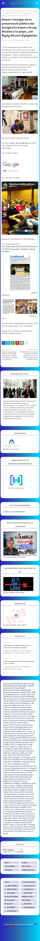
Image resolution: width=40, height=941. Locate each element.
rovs (5, 812)
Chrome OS (21, 716)
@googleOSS (24, 686)
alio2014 (17, 697)
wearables (18, 827)
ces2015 (30, 714)
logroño (6, 786)
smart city (23, 814)
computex (22, 720)
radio (19, 805)
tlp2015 (23, 822)
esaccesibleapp (16, 727)
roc (34, 809)
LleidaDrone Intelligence (12, 783)
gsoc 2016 (18, 751)
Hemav (23, 759)
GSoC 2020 (20, 753)
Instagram (9, 870)
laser (30, 772)
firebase (6, 731)
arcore (5, 703)
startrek (15, 816)
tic (14, 822)
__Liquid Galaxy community (12, 889)
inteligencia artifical (21, 764)
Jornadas (27, 770)
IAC (34, 759)
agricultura (31, 694)
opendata (7, 796)
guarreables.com (17, 757)
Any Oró (18, 701)
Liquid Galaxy (14, 777)
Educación (22, 725)
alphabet (31, 697)
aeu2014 (23, 694)
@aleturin (7, 684)
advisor (16, 694)
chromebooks (8, 718)
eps (28, 725)
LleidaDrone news (29, 783)
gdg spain (25, 736)
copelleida (31, 720)
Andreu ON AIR (18, 699)
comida (18, 718)
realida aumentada (28, 805)
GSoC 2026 (25, 755)
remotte (6, 809)
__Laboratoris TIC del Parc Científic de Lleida (29, 886)
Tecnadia (31, 818)
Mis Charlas (26, 866)
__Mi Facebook (10, 911)
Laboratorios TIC (22, 772)
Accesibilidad (8, 694)
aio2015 (6, 697)
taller (20, 818)
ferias (29, 729)
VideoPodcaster (28, 870)
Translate (19, 852)
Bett (18, 705)
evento (6, 729)
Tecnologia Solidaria (11, 820)
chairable (7, 716)
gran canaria (13, 749)
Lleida (5, 779)
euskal (25, 727)
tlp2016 (29, 822)
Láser (5, 775)
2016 (34, 692)
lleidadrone (7, 781)
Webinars (26, 827)
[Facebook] (4, 343)
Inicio (3, 11)
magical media (21, 786)
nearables (7, 794)
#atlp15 (23, 692)
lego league (28, 775)
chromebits (31, 716)
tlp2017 (6, 824)
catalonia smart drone (27, 712)
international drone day (27, 766)
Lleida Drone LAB (24, 779)
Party (27, 798)
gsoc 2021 (28, 753)
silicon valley (14, 814)
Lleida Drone (13, 779)
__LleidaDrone (27, 889)
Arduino (12, 703)
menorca (13, 788)
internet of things (27, 768)
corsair (6, 723)
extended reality (15, 729)
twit (17, 824)
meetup (6, 788)
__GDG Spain (10, 893)
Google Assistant (15, 742)
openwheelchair (17, 796)
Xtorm (25, 831)
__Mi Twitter (26, 904)
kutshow (6, 772)
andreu (24, 863)
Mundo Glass (8, 792)
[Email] (22, 343)
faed (24, 729)
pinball (16, 801)
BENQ (15, 705)
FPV (24, 731)
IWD (7, 770)
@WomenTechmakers (12, 690)
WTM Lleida (18, 831)
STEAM (27, 816)
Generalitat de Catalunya (19, 740)
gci (13, 733)
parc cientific (19, 798)
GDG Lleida (17, 736)
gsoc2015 (6, 757)
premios (25, 803)
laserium (11, 775)
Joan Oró (19, 770)
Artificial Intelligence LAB (24, 703)
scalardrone (19, 812)
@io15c (31, 686)
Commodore (13, 720)
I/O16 (30, 759)
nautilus (30, 792)
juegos (33, 770)
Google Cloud (28, 742)
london (12, 786)
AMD (5, 699)
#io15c (29, 692)
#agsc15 (6, 692)
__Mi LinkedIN (10, 907)
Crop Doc (12, 723)
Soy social (8, 904)
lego (22, 775)
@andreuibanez (17, 684)
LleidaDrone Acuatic (20, 781)
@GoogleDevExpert (10, 686)
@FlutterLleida (29, 684)
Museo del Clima (20, 792)
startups (21, 816)
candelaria (14, 710)
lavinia (17, 775)
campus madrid (25, 707)
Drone (25, 723)
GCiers (16, 733)
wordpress (27, 829)
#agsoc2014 (15, 692)
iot (4, 770)
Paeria (11, 798)
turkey (11, 824)
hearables (16, 759)
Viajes (33, 824)
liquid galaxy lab (26, 777)
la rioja (12, 772)
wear (12, 827)
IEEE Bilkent (18, 762)
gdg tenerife (17, 738)
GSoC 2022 (7, 755)
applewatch (30, 701)
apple (23, 701)
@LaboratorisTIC (9, 688)
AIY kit (11, 697)
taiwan (15, 818)
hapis (5, 759)
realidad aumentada (11, 807)
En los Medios (10, 866)
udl (29, 824)
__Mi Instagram (28, 907)
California (14, 707)
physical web (8, 801)
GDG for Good (29, 733)
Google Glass (21, 744)
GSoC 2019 (11, 753)
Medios (30, 786)
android (27, 699)
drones (15, 725)
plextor (22, 801)
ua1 (21, 824)
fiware (12, 731)
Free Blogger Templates (25, 926)
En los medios (10, 900)
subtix (9, 818)
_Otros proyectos (28, 882)
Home (7, 882)
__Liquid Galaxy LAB (12, 886)
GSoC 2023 (16, 755)
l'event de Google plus (19, 143)
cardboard (14, 712)
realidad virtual (25, 807)
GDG (21, 733)
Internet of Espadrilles (11, 768)
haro (9, 759)
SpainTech (7, 816)
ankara (11, 701)
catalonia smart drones (12, 714)
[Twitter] (8, 343)
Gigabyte (33, 740)
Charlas (14, 716)
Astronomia (7, 705)
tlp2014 (17, 822)
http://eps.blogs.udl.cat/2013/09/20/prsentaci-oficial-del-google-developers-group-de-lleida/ (20, 249)
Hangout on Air (30, 757)
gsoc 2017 (26, 751)
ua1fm (25, 824)
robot (31, 809)
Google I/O (12, 746)
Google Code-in (9, 744)
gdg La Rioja (7, 736)
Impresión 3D (27, 762)
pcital (31, 798)
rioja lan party (20, 809)
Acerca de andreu (11, 897)
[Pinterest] (17, 343)
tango (24, 818)
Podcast (28, 801)
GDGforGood (27, 738)
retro (12, 809)
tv (15, 824)
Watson (6, 827)
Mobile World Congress (16, 790)
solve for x (32, 814)
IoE (35, 768)
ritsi (27, 809)
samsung (10, 812)
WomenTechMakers (15, 829)
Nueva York (15, 794)
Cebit (24, 714)
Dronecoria (7, 725)
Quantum (12, 805)
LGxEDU (6, 777)
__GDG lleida (27, 893)
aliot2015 (24, 697)
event (30, 727)
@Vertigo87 (21, 688)
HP (27, 759)
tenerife (22, 820)
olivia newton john (28, 794)
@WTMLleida (26, 690)
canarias (6, 710)
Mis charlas (26, 900)
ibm (4, 762)
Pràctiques (18, 803)
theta (10, 822)
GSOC (11, 751)
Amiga (9, 699)
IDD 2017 (10, 762)
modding (29, 790)
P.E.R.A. (26, 796)
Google (6, 742)
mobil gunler (22, 788)
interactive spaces (10, 766)
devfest (20, 723)
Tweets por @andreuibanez (14, 512)
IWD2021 (12, 770)
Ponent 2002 (8, 803)
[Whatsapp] (13, 343)
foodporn (19, 731)
